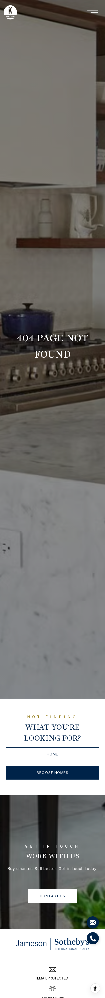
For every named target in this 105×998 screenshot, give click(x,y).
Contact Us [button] (52, 896)
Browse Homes (52, 773)
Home (52, 754)
